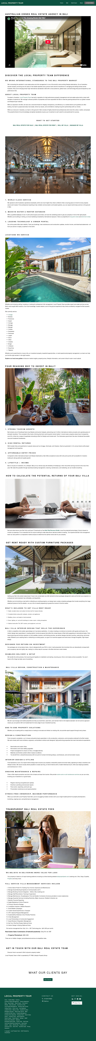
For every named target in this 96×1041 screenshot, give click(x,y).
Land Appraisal (22, 1008)
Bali (67, 3)
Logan (10, 1025)
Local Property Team (25, 97)
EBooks (6, 1004)
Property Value (20, 1014)
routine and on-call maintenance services (68, 774)
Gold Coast (74, 3)
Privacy (28, 1026)
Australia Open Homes (23, 1006)
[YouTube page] (80, 999)
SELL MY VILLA (63, 125)
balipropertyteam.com (63, 876)
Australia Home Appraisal (10, 1014)
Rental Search (15, 1018)
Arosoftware (7, 1032)
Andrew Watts (11, 999)
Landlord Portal (8, 1010)
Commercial (25, 1003)
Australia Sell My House (10, 1013)
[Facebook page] (75, 999)
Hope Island (24, 1023)
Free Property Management (11, 1006)
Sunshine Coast (22, 1026)
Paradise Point (23, 1025)
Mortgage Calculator (9, 1011)
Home (61, 3)
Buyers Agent (11, 1003)
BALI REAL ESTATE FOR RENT (45, 125)
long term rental (74, 217)
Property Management (21, 1013)
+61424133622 (89, 3)
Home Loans (15, 1008)
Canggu (10, 315)
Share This (77, 1003)
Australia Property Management (12, 1001)
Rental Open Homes (19, 1011)
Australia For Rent (24, 1010)
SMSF (26, 1018)
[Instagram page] (78, 999)
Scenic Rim (15, 1026)
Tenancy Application (24, 1001)
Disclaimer (7, 1028)
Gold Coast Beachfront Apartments (12, 1023)
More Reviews (48, 979)
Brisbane (18, 1019)
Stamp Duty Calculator (10, 1019)
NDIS (26, 1011)
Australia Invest (12, 1016)
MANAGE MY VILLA (76, 125)
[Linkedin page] (73, 999)
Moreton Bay (16, 1025)
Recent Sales (28, 1014)
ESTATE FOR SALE (27, 125)
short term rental (85, 217)
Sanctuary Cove (8, 1026)
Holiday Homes (8, 1008)
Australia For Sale (21, 1004)
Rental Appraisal (20, 1016)
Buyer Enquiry (18, 1003)
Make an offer (16, 1010)
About (81, 3)
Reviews (21, 1018)
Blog (6, 1003)
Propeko (10, 878)
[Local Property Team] (12, 3)
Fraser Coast (19, 1021)
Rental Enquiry (8, 1018)
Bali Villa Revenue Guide (52, 530)
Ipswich (6, 1025)
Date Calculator (12, 1004)
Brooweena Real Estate (10, 1021)
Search (6, 1016)
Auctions (18, 999)
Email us (46, 1001)
